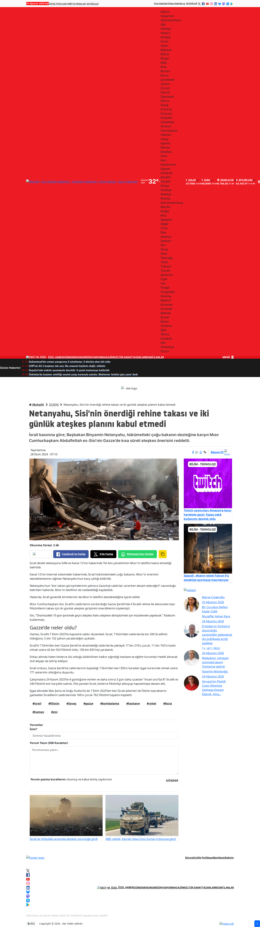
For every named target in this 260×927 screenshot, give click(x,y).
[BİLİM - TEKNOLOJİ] (208, 483)
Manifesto (219, 857)
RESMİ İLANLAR (154, 357)
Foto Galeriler (161, 3)
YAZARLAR (191, 3)
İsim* (33, 729)
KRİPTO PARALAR (76, 3)
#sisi (54, 712)
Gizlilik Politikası (203, 857)
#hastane (133, 703)
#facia (167, 703)
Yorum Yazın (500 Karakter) (49, 743)
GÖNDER (172, 781)
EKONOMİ (80, 357)
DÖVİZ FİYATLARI (58, 3)
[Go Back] (257, 923)
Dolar (192, 180)
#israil (37, 703)
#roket (151, 703)
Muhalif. (38, 405)
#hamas (38, 712)
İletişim (229, 857)
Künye (189, 857)
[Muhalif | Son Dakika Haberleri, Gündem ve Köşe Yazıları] (35, 857)
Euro (207, 180)
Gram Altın (227, 180)
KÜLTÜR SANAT (123, 357)
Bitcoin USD (245, 180)
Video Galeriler (175, 3)
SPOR (98, 357)
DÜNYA (90, 357)
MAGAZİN (108, 357)
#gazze (88, 703)
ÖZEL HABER (55, 357)
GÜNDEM (68, 357)
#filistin (53, 703)
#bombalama (109, 703)
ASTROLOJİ (92, 3)
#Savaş (71, 703)
